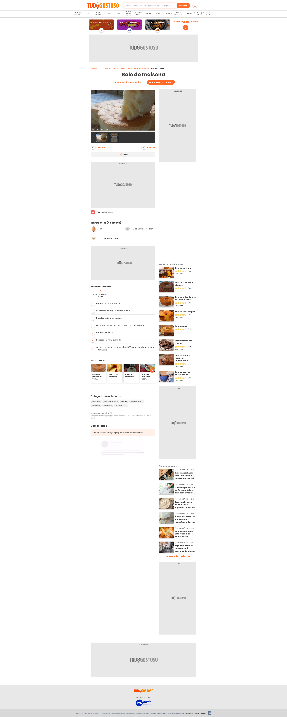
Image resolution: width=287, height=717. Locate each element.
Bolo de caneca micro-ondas (182, 373)
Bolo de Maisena (129, 375)
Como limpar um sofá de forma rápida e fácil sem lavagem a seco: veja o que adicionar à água (185, 490)
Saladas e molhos (138, 14)
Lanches (189, 14)
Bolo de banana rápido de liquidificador (182, 358)
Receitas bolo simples (141, 68)
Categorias (106, 68)
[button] (148, 147)
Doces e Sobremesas (179, 14)
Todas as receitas (209, 14)
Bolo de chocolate (136, 401)
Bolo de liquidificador (111, 401)
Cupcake (124, 401)
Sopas (148, 14)
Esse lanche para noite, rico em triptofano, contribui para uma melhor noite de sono (185, 505)
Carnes (108, 14)
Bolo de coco (108, 405)
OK (210, 713)
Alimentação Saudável (199, 14)
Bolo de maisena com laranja (146, 376)
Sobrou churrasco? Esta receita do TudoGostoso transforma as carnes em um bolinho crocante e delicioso (184, 534)
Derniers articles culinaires (177, 556)
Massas (159, 14)
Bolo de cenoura (183, 268)
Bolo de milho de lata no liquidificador (185, 298)
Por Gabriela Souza (105, 212)
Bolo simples (96, 401)
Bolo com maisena (113, 375)
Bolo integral (96, 405)
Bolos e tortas (98, 14)
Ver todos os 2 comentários (126, 82)
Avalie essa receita (162, 82)
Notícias (88, 14)
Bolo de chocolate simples (184, 283)
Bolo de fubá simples (185, 311)
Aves (118, 14)
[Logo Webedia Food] (143, 703)
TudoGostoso (95, 68)
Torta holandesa (121, 405)
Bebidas (169, 14)
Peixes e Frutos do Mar (128, 14)
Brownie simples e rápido (183, 342)
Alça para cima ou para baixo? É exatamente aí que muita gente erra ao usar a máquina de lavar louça (185, 548)
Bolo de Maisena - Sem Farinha (97, 376)
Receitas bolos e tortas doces (122, 68)
